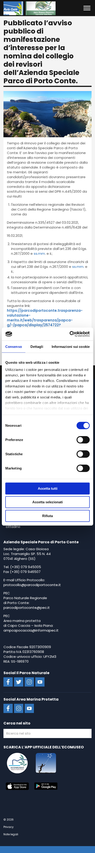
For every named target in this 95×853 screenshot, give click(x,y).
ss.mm (39, 253)
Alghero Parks (29, 8)
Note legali (10, 834)
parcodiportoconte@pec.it (26, 607)
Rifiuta (47, 516)
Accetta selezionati (47, 502)
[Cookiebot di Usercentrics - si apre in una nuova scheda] (69, 334)
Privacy (8, 827)
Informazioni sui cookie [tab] (71, 346)
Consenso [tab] (13, 346)
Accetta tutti (47, 488)
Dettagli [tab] (36, 346)
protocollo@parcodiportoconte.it (32, 584)
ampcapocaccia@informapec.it (31, 630)
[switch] (83, 439)
